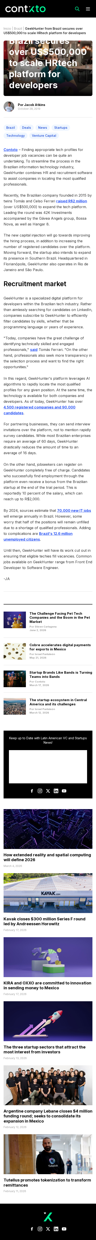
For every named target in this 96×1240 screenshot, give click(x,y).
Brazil (18, 28)
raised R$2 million (71, 201)
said (34, 349)
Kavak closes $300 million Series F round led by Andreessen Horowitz (45, 921)
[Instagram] (40, 791)
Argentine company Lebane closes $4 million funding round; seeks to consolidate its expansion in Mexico (48, 1116)
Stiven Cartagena (45, 626)
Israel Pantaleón (45, 654)
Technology (15, 135)
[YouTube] (64, 791)
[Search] (77, 9)
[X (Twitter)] (48, 791)
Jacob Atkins (34, 105)
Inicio (7, 28)
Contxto (11, 149)
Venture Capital (44, 135)
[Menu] (88, 9)
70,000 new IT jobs (74, 510)
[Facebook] (32, 791)
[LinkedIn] (56, 791)
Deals (26, 127)
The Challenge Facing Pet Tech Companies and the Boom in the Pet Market (59, 617)
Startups (60, 127)
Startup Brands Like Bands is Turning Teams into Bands (60, 674)
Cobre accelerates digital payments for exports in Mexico (60, 647)
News (42, 127)
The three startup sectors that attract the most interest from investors (45, 1049)
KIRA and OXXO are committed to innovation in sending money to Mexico (47, 985)
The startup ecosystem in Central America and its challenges (58, 702)
